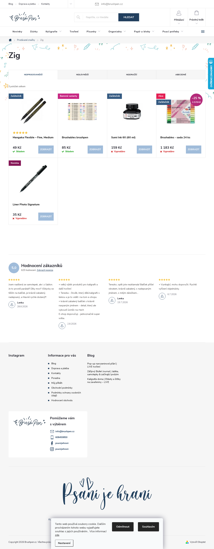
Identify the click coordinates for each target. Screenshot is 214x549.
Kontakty (45, 4)
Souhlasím (148, 527)
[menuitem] (17, 31)
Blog (11, 4)
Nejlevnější (82, 74)
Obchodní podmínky (61, 387)
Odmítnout (122, 527)
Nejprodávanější (33, 74)
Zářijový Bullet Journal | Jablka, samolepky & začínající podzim (103, 373)
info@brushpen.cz (64, 431)
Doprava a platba (27, 4)
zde (57, 535)
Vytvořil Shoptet (197, 542)
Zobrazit (46, 149)
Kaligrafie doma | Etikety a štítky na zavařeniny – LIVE (104, 381)
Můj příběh (56, 383)
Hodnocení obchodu (62, 400)
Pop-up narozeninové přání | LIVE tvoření (102, 365)
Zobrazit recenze (45, 270)
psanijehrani (62, 443)
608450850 (61, 437)
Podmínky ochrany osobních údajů (66, 394)
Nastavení (64, 543)
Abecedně (180, 74)
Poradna (55, 378)
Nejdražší (131, 74)
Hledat (129, 17)
